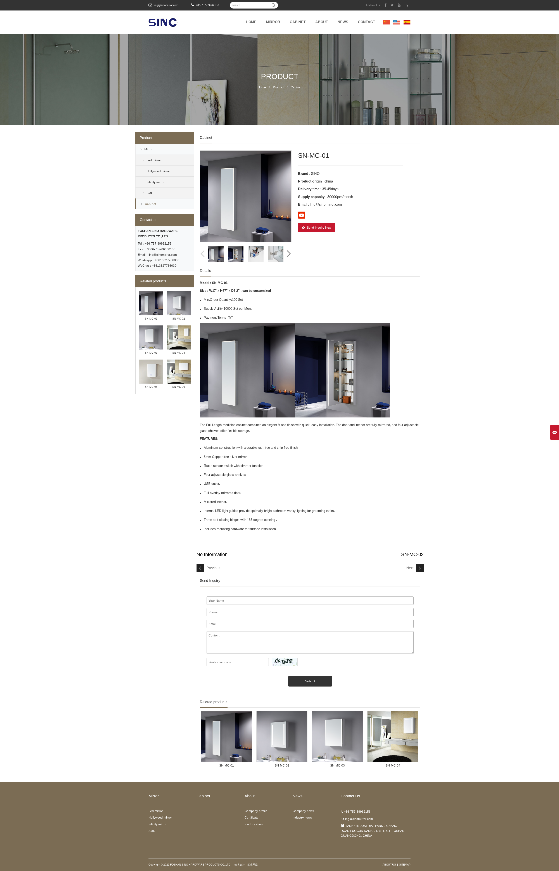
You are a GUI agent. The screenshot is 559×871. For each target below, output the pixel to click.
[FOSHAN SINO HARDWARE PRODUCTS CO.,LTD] (163, 19)
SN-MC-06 (178, 386)
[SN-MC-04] (179, 326)
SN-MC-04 (178, 352)
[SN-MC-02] (179, 292)
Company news (303, 811)
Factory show (254, 824)
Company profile (256, 811)
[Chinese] (386, 17)
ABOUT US (389, 864)
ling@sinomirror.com (162, 254)
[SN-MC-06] (179, 360)
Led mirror (154, 160)
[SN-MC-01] (151, 292)
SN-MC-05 (151, 386)
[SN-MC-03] (151, 326)
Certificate (252, 817)
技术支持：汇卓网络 (246, 864)
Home (251, 22)
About (321, 22)
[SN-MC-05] (151, 360)
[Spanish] (407, 17)
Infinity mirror (156, 182)
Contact (366, 22)
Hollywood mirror (158, 171)
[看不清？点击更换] (285, 662)
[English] (396, 17)
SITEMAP (405, 864)
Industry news (302, 817)
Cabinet (298, 22)
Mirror (273, 22)
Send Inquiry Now (319, 227)
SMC (150, 193)
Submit (310, 681)
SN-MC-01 (151, 318)
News (343, 22)
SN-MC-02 (178, 318)
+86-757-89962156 (158, 243)
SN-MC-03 (151, 352)
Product (278, 87)
